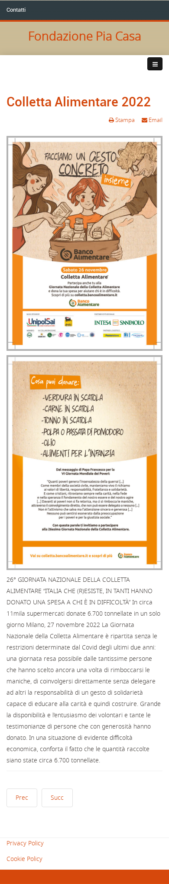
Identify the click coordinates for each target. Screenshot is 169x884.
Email (154, 120)
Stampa (125, 120)
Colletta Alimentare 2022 (78, 101)
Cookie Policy (24, 859)
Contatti (16, 9)
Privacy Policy (25, 843)
